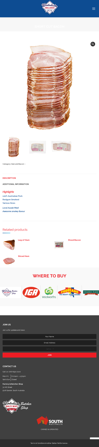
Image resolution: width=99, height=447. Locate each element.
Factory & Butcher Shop (13, 384)
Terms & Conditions (38, 443)
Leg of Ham (24, 240)
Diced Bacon (74, 240)
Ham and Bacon (17, 164)
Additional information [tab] (16, 184)
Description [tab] (9, 178)
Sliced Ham (23, 256)
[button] (92, 44)
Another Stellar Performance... (56, 443)
